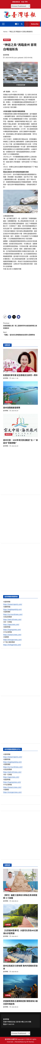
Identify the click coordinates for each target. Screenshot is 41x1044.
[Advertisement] (20, 291)
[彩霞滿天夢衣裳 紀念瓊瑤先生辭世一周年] (20, 360)
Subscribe (34, 24)
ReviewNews (19, 1042)
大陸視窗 (7, 889)
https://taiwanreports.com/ (12, 604)
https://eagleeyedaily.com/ (12, 609)
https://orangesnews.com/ (12, 639)
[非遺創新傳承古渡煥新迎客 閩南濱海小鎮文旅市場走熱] (20, 986)
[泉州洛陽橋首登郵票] (20, 393)
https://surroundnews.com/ (12, 614)
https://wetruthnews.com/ (12, 619)
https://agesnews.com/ (11, 624)
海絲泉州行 (7, 40)
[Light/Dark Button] (17, 24)
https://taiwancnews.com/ (12, 635)
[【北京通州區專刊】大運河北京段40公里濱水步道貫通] (20, 915)
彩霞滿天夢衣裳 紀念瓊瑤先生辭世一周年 (20, 375)
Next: (19, 333)
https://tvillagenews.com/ (12, 645)
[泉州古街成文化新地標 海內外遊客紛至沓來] (20, 951)
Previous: (20, 325)
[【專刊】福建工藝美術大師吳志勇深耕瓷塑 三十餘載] (20, 880)
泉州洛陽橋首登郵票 (11, 408)
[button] (3, 24)
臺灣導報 (6, 55)
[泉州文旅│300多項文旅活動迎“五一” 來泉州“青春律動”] (20, 425)
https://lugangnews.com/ (12, 629)
